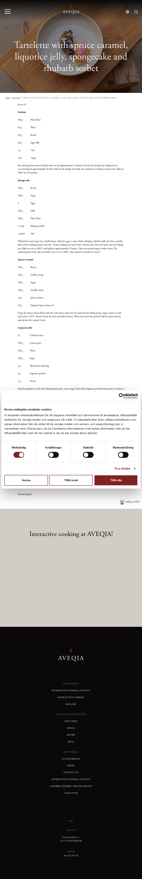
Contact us (71, 772)
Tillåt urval (71, 480)
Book (71, 766)
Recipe (71, 735)
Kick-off (71, 704)
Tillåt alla (116, 480)
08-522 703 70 (71, 855)
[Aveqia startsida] (70, 9)
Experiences (71, 684)
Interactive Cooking (71, 697)
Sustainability (71, 759)
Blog (71, 742)
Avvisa (26, 480)
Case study (71, 793)
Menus (71, 728)
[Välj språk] (127, 12)
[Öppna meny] (8, 11)
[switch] (53, 455)
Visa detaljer (122, 468)
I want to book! (71, 601)
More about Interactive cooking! (71, 588)
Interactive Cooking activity (71, 691)
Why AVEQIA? (70, 752)
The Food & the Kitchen (71, 714)
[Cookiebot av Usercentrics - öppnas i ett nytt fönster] (121, 396)
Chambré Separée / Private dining (71, 786)
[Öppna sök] (136, 12)
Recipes (16, 98)
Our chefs (71, 721)
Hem (7, 98)
